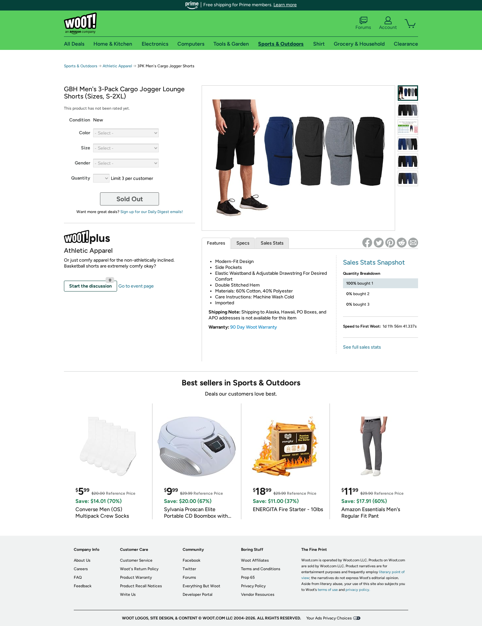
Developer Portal (197, 594)
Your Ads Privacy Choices (329, 618)
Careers (81, 569)
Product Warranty (136, 577)
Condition (79, 120)
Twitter (189, 569)
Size (85, 148)
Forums (363, 27)
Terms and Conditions (260, 569)
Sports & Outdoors (80, 66)
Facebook (191, 560)
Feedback (82, 586)
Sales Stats (272, 243)
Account (388, 27)
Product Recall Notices (141, 586)
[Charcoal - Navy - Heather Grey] (408, 178)
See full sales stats (362, 347)
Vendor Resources (257, 594)
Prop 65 (248, 577)
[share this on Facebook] (367, 243)
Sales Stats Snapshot (374, 262)
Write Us (128, 594)
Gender (82, 163)
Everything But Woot (201, 586)
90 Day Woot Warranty (253, 327)
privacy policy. (358, 590)
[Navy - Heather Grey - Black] (408, 144)
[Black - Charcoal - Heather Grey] (408, 110)
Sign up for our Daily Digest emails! (151, 211)
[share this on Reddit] (402, 243)
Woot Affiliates (255, 560)
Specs (243, 243)
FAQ (78, 577)
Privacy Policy (253, 586)
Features (216, 243)
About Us (82, 560)
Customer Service (136, 560)
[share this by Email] (413, 243)
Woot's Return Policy (139, 569)
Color (84, 133)
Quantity (80, 178)
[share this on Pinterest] (390, 243)
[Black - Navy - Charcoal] (408, 161)
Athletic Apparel (117, 66)
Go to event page (136, 286)
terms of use (328, 590)
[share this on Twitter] (379, 243)
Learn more (285, 5)
